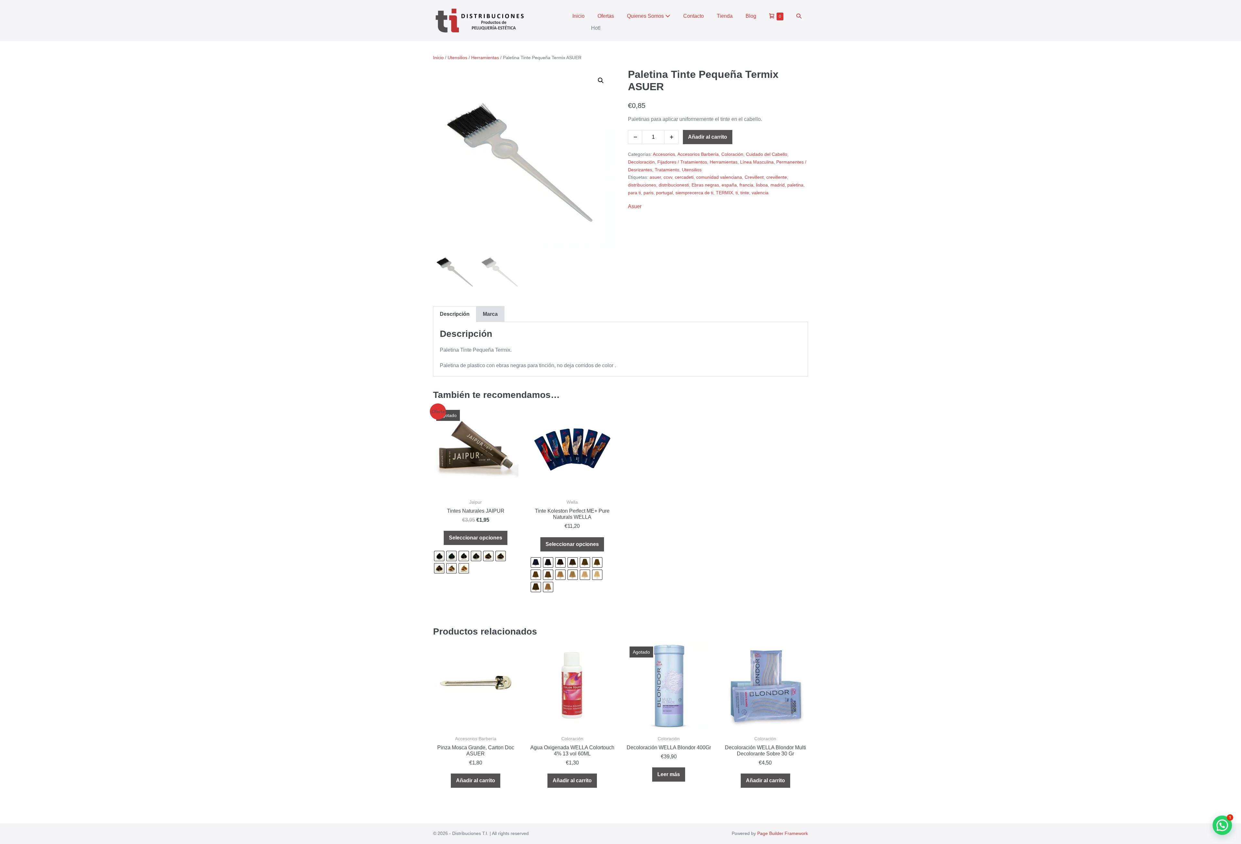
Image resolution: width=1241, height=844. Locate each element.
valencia (760, 192)
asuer (655, 177)
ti (737, 192)
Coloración (732, 154)
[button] (799, 16)
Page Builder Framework (782, 833)
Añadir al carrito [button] (475, 780)
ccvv (667, 177)
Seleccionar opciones (475, 537)
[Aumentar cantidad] (671, 137)
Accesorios (664, 154)
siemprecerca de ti (694, 192)
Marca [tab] (490, 314)
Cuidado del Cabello (766, 154)
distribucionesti (674, 184)
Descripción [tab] (455, 314)
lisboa (762, 184)
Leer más (668, 774)
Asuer (635, 206)
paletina (795, 184)
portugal (664, 192)
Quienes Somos (646, 16)
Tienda (725, 16)
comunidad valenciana (719, 177)
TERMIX (724, 192)
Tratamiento (667, 169)
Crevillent (754, 177)
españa (729, 184)
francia (746, 184)
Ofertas (606, 16)
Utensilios (457, 57)
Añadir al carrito (707, 137)
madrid (777, 184)
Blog (751, 16)
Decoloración (641, 162)
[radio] (439, 556)
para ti (634, 192)
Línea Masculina (757, 162)
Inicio (578, 16)
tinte (744, 192)
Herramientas (485, 57)
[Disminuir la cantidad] (635, 137)
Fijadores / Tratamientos (682, 162)
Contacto (693, 16)
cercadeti (684, 177)
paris (648, 192)
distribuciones (642, 184)
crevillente (776, 177)
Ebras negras (705, 184)
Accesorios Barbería (698, 154)
